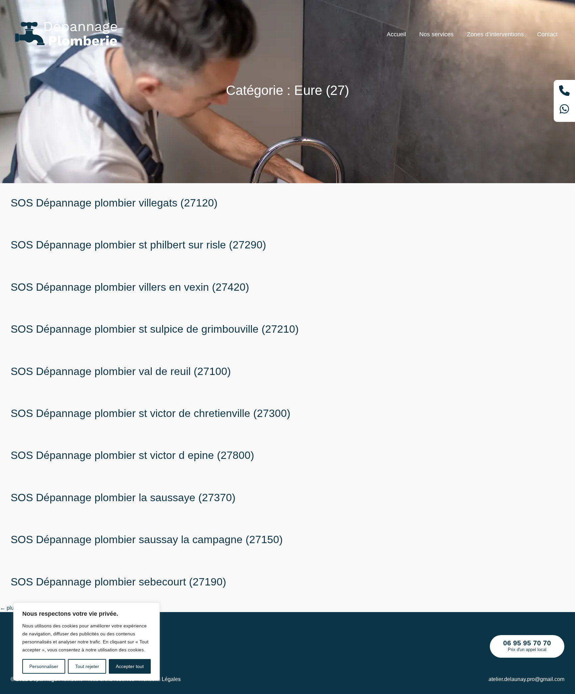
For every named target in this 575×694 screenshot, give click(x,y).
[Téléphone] (564, 91)
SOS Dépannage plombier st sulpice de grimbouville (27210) (155, 329)
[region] (86, 642)
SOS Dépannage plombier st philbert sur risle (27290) (138, 245)
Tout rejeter (87, 666)
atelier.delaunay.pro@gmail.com (526, 679)
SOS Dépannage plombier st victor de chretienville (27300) (150, 413)
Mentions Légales (160, 679)
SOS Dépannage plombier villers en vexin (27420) (130, 287)
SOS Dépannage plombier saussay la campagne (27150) (147, 539)
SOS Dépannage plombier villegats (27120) (114, 203)
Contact (547, 34)
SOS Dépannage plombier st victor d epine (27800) (132, 455)
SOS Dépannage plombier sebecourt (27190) (118, 582)
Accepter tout (130, 666)
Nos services (436, 34)
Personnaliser (43, 666)
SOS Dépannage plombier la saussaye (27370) (123, 498)
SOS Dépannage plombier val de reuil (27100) (121, 371)
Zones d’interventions (495, 34)
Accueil (396, 34)
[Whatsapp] (564, 110)
